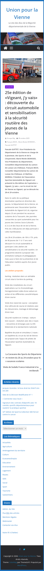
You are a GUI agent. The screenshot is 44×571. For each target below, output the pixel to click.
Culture (6, 454)
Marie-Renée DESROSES (26, 142)
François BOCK (12, 142)
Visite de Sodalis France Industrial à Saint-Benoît (20, 369)
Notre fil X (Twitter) (10, 532)
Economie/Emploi (10, 458)
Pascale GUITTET (11, 145)
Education (7, 462)
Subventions (8, 495)
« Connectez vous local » (12, 399)
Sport (5, 487)
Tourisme (6, 491)
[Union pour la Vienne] (22, 34)
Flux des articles (11, 513)
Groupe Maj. (11, 138)
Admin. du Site (9, 509)
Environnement (9, 466)
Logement (7, 470)
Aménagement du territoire (14, 450)
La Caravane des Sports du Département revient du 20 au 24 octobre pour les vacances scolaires (23, 358)
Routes (5, 474)
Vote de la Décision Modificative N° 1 (18, 395)
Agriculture (7, 446)
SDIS (4, 479)
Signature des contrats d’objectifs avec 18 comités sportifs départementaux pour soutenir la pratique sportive (20, 405)
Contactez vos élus (10, 525)
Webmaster (7, 521)
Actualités (9, 87)
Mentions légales (9, 517)
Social (5, 483)
